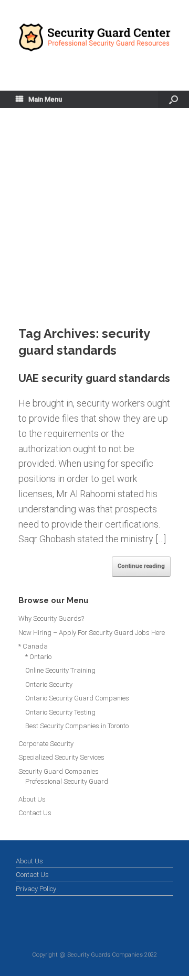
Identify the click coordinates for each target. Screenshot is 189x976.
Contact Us (34, 813)
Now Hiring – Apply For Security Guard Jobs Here (91, 633)
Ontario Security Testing (60, 712)
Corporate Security (46, 744)
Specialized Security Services (61, 757)
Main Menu (45, 99)
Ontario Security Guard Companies (77, 698)
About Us (32, 799)
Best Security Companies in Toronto (77, 726)
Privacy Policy (36, 889)
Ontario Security (48, 684)
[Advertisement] (94, 225)
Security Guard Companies (58, 771)
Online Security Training (60, 670)
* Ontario (38, 657)
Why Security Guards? (51, 618)
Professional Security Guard (66, 781)
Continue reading (141, 566)
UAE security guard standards (94, 378)
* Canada (33, 646)
